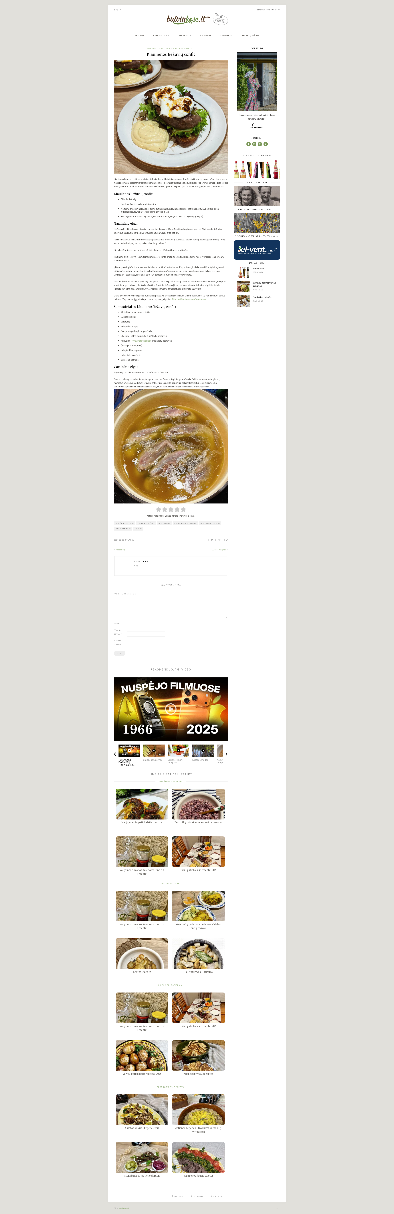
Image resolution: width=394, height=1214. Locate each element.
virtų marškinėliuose (142, 340)
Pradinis (139, 35)
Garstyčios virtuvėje (262, 297)
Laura (131, 540)
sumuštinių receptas (124, 523)
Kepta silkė (120, 549)
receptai (138, 528)
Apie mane (205, 35)
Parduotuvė (160, 35)
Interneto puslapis (117, 642)
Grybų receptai (170, 883)
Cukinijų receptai (219, 549)
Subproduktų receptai (183, 48)
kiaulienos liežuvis (146, 523)
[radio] (158, 510)
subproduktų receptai (210, 523)
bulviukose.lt (124, 1208)
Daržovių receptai (170, 781)
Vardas (117, 623)
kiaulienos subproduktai (185, 523)
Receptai (183, 35)
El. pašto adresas (117, 632)
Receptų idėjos (250, 35)
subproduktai (164, 523)
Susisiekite (226, 35)
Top (277, 1208)
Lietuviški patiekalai (170, 985)
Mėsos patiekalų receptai (159, 48)
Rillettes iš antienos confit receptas (189, 299)
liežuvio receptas (123, 528)
